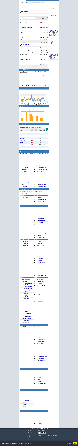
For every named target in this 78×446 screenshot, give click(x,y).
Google (41, 423)
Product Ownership (42, 285)
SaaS (40, 207)
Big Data (41, 163)
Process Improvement (43, 186)
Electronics (41, 243)
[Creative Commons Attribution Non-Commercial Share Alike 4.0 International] (48, 432)
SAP (40, 419)
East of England (22, 138)
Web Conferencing (42, 281)
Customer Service (27, 158)
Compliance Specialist (28, 309)
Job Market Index (28, 2)
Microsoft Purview (42, 237)
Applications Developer (28, 288)
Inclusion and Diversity (43, 245)
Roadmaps (26, 167)
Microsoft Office (42, 201)
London (21, 136)
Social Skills (41, 241)
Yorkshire (21, 142)
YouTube (26, 184)
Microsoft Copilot (42, 218)
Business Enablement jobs (53, 19)
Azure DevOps (42, 224)
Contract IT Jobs (22, 432)
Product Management (43, 167)
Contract (27, 4)
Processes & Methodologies (27, 27)
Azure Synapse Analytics (43, 233)
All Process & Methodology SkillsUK (25, 45)
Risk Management (42, 156)
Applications (36, 195)
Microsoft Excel (42, 197)
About (43, 2)
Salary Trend (52, 8)
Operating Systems (23, 324)
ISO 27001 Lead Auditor (43, 383)
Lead (26, 281)
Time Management (42, 158)
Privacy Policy (29, 433)
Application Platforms (23, 195)
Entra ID (41, 235)
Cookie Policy (29, 435)
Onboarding (41, 283)
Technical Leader (27, 302)
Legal (40, 273)
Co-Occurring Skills (53, 15)
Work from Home (22, 144)
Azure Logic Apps (42, 226)
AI (25, 156)
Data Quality (27, 406)
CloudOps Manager (28, 318)
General (36, 239)
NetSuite (26, 207)
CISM (40, 377)
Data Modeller (27, 311)
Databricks (41, 421)
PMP (40, 387)
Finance (41, 249)
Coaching (41, 362)
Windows (26, 328)
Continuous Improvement (29, 163)
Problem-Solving (27, 165)
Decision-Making (27, 173)
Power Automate (42, 220)
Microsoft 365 (42, 216)
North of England (22, 140)
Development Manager (28, 286)
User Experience (42, 171)
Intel (26, 186)
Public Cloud (41, 301)
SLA (25, 402)
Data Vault (26, 243)
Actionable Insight (42, 173)
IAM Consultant (27, 300)
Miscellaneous (37, 277)
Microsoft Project (42, 203)
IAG (40, 391)
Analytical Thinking (42, 175)
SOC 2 (26, 404)
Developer (26, 293)
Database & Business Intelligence (25, 239)
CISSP (40, 379)
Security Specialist (28, 316)
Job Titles (22, 277)
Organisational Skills (43, 275)
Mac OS (26, 326)
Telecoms (41, 266)
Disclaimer (28, 438)
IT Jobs (21, 430)
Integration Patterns (43, 184)
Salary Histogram (53, 10)
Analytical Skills (42, 247)
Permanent (22, 4)
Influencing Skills (42, 262)
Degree (26, 169)
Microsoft (26, 175)
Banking (41, 260)
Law (40, 256)
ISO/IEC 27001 (27, 400)
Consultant (27, 298)
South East (21, 146)
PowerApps (41, 222)
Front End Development (43, 182)
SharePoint (27, 197)
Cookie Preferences (30, 436)
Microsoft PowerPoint (43, 199)
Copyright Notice (29, 432)
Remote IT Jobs (22, 433)
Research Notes (22, 435)
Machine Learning (27, 171)
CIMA (40, 375)
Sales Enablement (42, 343)
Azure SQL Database (28, 247)
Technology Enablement (28, 182)
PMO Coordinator (27, 322)
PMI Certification (42, 385)
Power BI (26, 245)
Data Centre (41, 287)
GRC (26, 398)
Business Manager (28, 279)
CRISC (40, 381)
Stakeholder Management (43, 169)
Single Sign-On (27, 412)
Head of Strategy (27, 320)
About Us (21, 438)
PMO (26, 408)
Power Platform (42, 165)
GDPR (26, 391)
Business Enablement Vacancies (36, 2)
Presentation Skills (42, 258)
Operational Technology (43, 299)
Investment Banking (43, 264)
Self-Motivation (42, 279)
